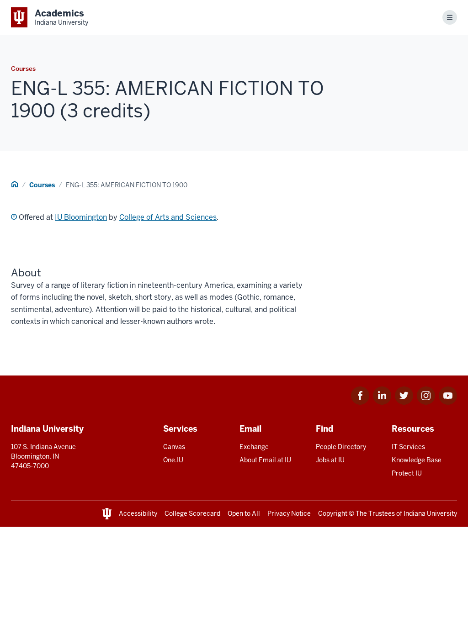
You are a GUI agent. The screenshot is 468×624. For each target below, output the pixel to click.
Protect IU (407, 473)
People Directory (341, 447)
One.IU (173, 460)
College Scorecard (192, 513)
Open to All (244, 513)
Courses (42, 185)
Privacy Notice (289, 513)
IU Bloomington (81, 217)
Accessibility (138, 513)
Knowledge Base (416, 460)
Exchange (254, 447)
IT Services (408, 447)
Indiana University (430, 513)
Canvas (174, 447)
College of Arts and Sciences (168, 217)
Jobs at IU (330, 460)
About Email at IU (265, 460)
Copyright (332, 513)
